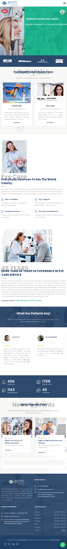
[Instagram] (9, 544)
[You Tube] (13, 544)
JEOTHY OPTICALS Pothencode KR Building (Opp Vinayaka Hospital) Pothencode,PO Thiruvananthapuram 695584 (17, 521)
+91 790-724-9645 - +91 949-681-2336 (15, 513)
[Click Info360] (17, 544)
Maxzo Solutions (55, 540)
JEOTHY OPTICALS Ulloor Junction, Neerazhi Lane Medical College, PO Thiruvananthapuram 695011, (51, 494)
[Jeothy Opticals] (10, 3)
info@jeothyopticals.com (45, 489)
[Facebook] (5, 544)
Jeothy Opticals (23, 540)
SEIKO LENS (16, 106)
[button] (62, 544)
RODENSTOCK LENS (50, 106)
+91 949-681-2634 (43, 486)
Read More (16, 122)
